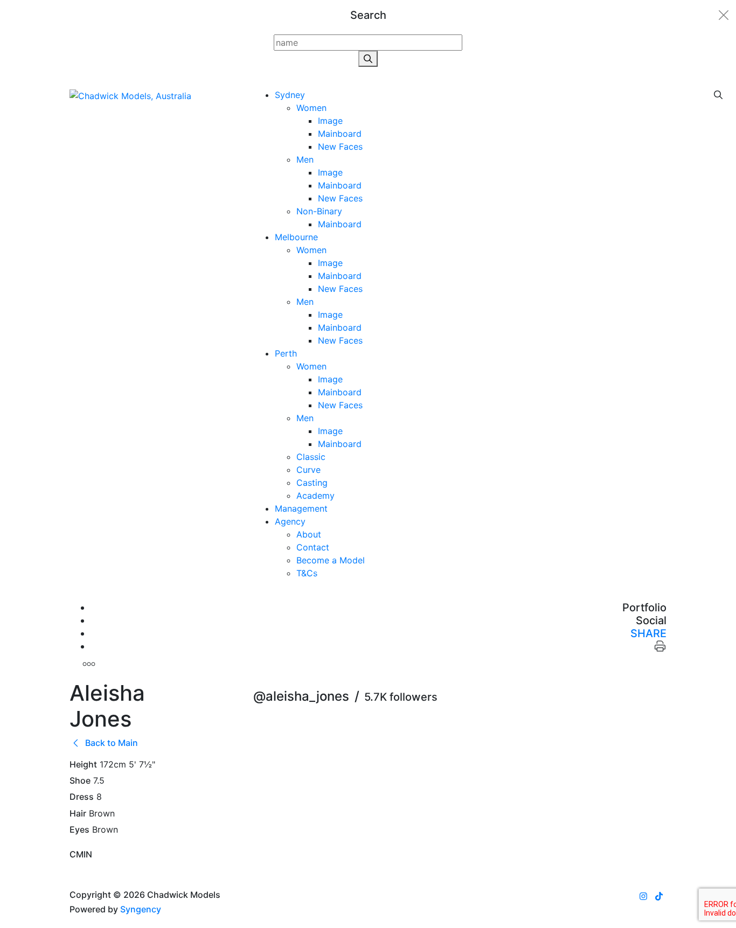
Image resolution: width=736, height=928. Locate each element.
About (308, 534)
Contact (312, 547)
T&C (306, 573)
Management (301, 508)
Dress (82, 797)
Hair (78, 813)
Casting (312, 482)
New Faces (340, 146)
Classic (310, 456)
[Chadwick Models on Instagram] (643, 896)
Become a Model (330, 560)
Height (83, 764)
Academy (315, 495)
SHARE (648, 633)
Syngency (140, 909)
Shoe (80, 781)
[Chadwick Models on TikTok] (659, 896)
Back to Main (110, 742)
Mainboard (340, 133)
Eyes (79, 830)
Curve (308, 469)
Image (330, 120)
